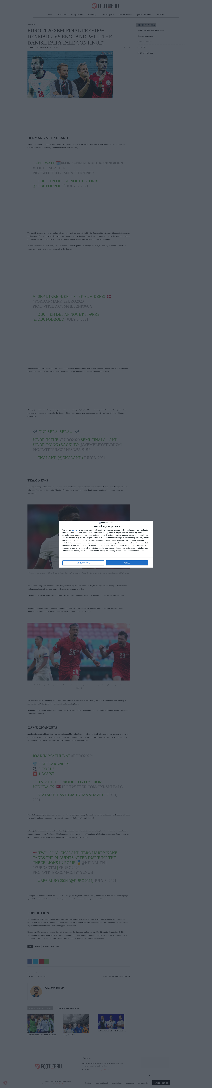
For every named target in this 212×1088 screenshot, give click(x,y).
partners (75, 530)
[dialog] (106, 544)
